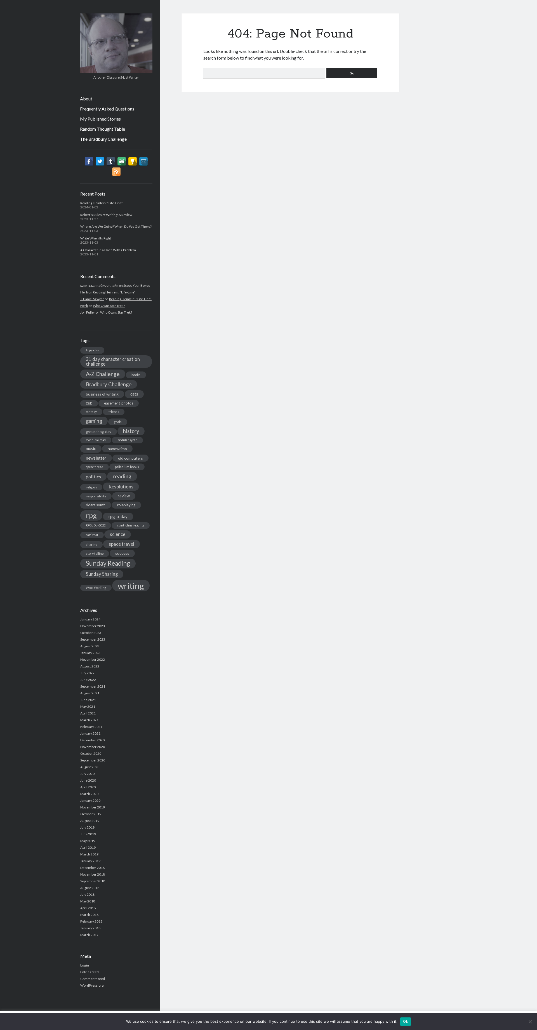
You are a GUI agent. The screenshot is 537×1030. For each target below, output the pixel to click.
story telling (94, 553)
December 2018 (92, 868)
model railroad (96, 440)
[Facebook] (88, 161)
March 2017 (89, 935)
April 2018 (88, 908)
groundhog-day (98, 431)
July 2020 (87, 774)
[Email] (143, 161)
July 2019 (87, 827)
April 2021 (88, 713)
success (122, 553)
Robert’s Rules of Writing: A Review (106, 215)
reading (122, 476)
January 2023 (90, 653)
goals (118, 422)
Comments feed (92, 979)
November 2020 (92, 747)
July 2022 (87, 673)
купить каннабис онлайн (99, 285)
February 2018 (91, 921)
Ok (405, 1021)
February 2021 (91, 727)
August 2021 (89, 693)
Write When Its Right (95, 238)
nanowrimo (117, 448)
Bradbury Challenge (108, 384)
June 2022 (88, 680)
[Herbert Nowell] (116, 71)
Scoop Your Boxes (136, 285)
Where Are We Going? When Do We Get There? (116, 226)
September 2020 (92, 760)
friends (114, 411)
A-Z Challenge (103, 374)
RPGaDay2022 (95, 525)
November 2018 (92, 874)
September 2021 (92, 686)
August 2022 (89, 666)
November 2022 (92, 659)
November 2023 (92, 626)
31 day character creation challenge (113, 361)
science (117, 534)
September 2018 (92, 881)
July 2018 (87, 894)
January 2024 (90, 619)
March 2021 (89, 720)
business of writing (102, 394)
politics (93, 476)
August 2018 (89, 888)
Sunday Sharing (102, 574)
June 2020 (88, 780)
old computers (130, 458)
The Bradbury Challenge (103, 139)
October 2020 (90, 753)
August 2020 (89, 767)
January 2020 (90, 800)
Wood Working (96, 587)
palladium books (127, 467)
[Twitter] (99, 161)
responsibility (96, 496)
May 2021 (87, 706)
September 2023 (92, 639)
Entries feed (89, 972)
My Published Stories (100, 118)
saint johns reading (130, 525)
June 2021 (88, 700)
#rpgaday (92, 350)
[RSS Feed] (116, 171)
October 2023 (90, 633)
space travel (121, 544)
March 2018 (89, 915)
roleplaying (126, 505)
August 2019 (89, 821)
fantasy (91, 412)
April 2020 (88, 787)
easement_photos (118, 403)
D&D (89, 403)
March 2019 (89, 854)
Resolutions (121, 487)
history (131, 431)
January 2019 (90, 861)
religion (91, 487)
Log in (84, 965)
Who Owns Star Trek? (109, 306)
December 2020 (92, 740)
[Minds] (132, 161)
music (91, 448)
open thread (94, 467)
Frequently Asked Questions (107, 108)
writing (131, 586)
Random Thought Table (102, 128)
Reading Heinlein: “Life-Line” (101, 203)
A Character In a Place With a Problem (108, 250)
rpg (91, 515)
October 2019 (90, 814)
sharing (91, 544)
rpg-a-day (118, 516)
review (124, 495)
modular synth (127, 440)
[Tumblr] (110, 161)
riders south (95, 505)
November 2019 (92, 807)
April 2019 (88, 847)
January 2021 (90, 733)
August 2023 (89, 646)
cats (134, 393)
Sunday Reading (108, 563)
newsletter (96, 457)
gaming (94, 421)
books (135, 375)
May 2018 (87, 901)
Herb (84, 292)
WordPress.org (91, 985)
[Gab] (121, 161)
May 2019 (87, 841)
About (86, 98)
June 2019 (88, 834)
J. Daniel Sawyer (92, 299)
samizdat (92, 535)
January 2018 (90, 928)
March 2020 (89, 794)
